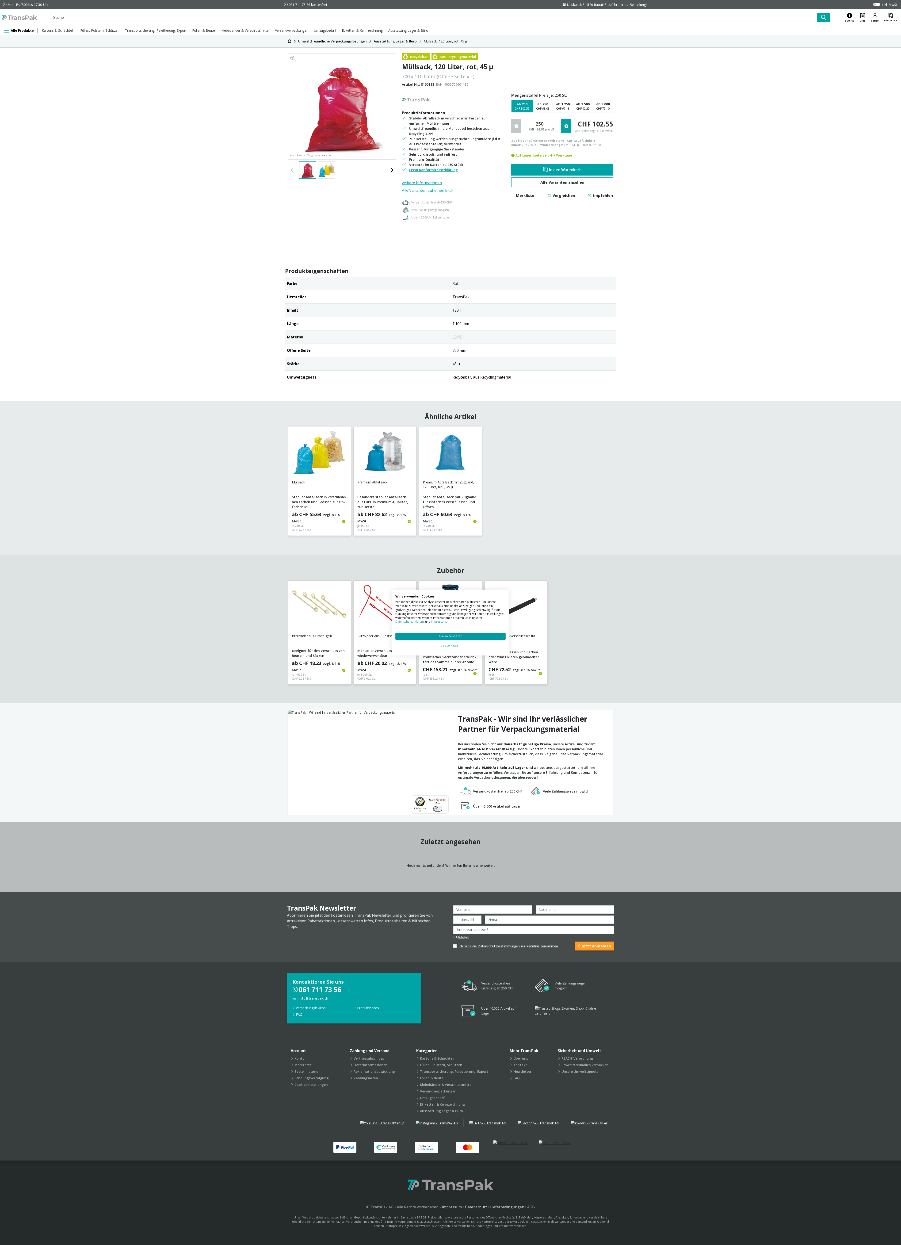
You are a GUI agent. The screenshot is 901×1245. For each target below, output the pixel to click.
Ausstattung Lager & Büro (408, 30)
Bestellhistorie (306, 1071)
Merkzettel (303, 1065)
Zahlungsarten (366, 1078)
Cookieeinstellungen (311, 1084)
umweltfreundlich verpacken (584, 1065)
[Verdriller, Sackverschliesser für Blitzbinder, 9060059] (516, 607)
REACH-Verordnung (577, 1058)
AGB (531, 1207)
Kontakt (520, 1065)
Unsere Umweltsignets (579, 1071)
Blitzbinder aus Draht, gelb (312, 636)
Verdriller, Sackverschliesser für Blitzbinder (512, 638)
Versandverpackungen (291, 30)
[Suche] (823, 17)
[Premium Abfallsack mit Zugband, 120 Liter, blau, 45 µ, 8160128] (450, 453)
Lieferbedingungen (507, 1207)
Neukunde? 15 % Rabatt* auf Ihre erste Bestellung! (607, 4)
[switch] (437, 809)
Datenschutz (476, 1207)
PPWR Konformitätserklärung (433, 170)
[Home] (289, 41)
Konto (299, 1058)
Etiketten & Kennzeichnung (362, 30)
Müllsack (298, 482)
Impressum (452, 1207)
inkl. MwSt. (890, 4)
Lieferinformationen (370, 1065)
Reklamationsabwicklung (374, 1071)
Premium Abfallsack (372, 482)
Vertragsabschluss (369, 1058)
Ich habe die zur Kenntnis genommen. (508, 946)
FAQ (299, 1014)
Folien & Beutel (204, 30)
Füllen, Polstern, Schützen (99, 30)
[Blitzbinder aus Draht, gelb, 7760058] (319, 607)
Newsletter (522, 1071)
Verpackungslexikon (311, 1008)
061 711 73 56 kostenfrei (308, 4)
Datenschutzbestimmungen (499, 946)
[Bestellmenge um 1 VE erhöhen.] (566, 126)
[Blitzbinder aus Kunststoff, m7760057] (384, 607)
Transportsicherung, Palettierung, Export (156, 30)
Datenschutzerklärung (410, 622)
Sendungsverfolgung (311, 1078)
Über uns (520, 1058)
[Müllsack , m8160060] (319, 453)
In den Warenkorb (565, 169)
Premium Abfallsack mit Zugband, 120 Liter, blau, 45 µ (448, 484)
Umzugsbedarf (325, 30)
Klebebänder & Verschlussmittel (245, 30)
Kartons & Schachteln (58, 30)
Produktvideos (368, 1008)
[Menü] (446, 798)
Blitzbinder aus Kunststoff (376, 636)
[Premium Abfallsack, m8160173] (384, 453)
